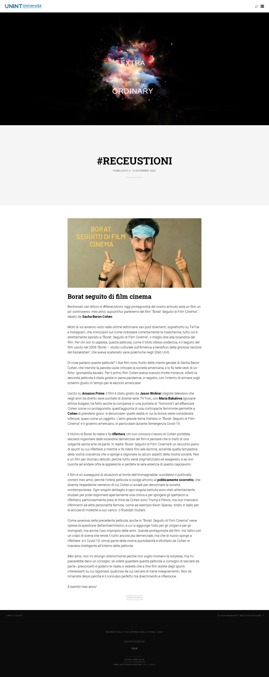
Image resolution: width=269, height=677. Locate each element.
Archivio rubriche (134, 641)
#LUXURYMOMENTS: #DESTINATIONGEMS (239, 616)
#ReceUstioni (134, 597)
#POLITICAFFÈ (15, 616)
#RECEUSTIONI (134, 160)
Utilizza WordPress (134, 662)
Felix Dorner (149, 665)
